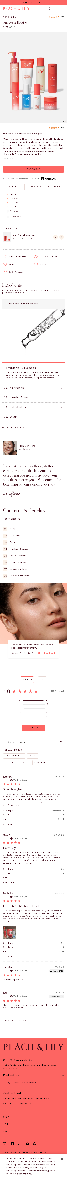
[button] (63, 121)
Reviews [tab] (27, 680)
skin (32, 756)
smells (25, 762)
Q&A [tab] (42, 680)
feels (9, 762)
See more (8, 824)
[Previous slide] (55, 237)
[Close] (62, 1159)
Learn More (8, 159)
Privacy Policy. (24, 1174)
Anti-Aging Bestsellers (24, 235)
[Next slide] (61, 237)
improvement (14, 756)
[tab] (14, 187)
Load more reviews (14, 1021)
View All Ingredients (14, 428)
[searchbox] (30, 742)
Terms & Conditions (34, 1153)
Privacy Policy (11, 1153)
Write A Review (34, 727)
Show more (39, 763)
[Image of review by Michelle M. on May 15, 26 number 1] (9, 932)
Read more (13, 805)
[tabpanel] (33, 205)
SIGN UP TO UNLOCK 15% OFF (18, 1104)
